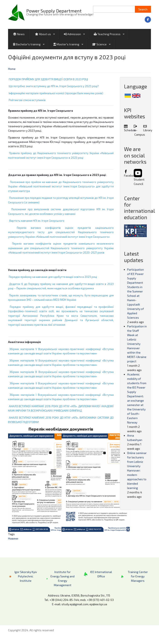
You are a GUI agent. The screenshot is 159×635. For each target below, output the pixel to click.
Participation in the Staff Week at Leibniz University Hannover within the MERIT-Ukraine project (137, 343)
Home (12, 69)
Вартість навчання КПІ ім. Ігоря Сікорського (36, 220)
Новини (13, 538)
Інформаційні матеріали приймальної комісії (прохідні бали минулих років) (56, 93)
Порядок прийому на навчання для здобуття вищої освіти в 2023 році (53, 277)
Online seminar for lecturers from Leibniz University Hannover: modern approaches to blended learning (137, 470)
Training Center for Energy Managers (138, 576)
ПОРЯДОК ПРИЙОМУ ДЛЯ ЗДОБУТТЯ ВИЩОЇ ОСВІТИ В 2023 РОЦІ (48, 79)
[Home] (16, 12)
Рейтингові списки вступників (27, 100)
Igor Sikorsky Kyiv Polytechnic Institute (25, 576)
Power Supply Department (54, 10)
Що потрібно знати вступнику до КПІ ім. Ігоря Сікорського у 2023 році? (54, 86)
